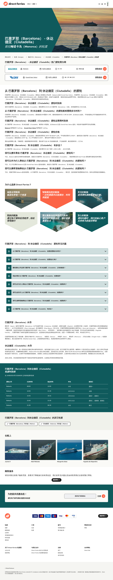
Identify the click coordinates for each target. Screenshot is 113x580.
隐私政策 (60, 553)
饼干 (59, 550)
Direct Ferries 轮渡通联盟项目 (39, 553)
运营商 (7, 532)
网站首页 (8, 57)
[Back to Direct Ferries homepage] (14, 4)
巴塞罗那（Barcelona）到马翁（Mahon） (22, 424)
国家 (6, 527)
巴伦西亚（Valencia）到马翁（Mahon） (56, 424)
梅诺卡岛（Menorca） (35, 57)
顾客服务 (7, 530)
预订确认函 (61, 530)
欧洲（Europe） (19, 57)
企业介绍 (7, 550)
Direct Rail (87, 550)
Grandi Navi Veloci (30, 128)
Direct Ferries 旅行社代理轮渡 (39, 550)
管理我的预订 (61, 527)
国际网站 (7, 553)
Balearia (7, 128)
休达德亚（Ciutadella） (53, 57)
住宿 (32, 527)
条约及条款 (61, 555)
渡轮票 (7, 540)
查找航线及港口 (9, 535)
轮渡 (32, 530)
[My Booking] (99, 4)
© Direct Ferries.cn (9, 568)
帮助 (85, 527)
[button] (57, 251)
